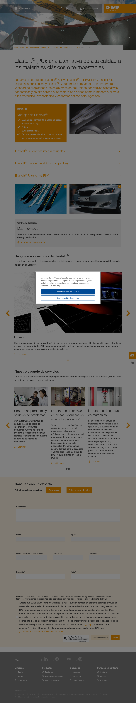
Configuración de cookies (68, 298)
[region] (68, 288)
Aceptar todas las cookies (68, 292)
